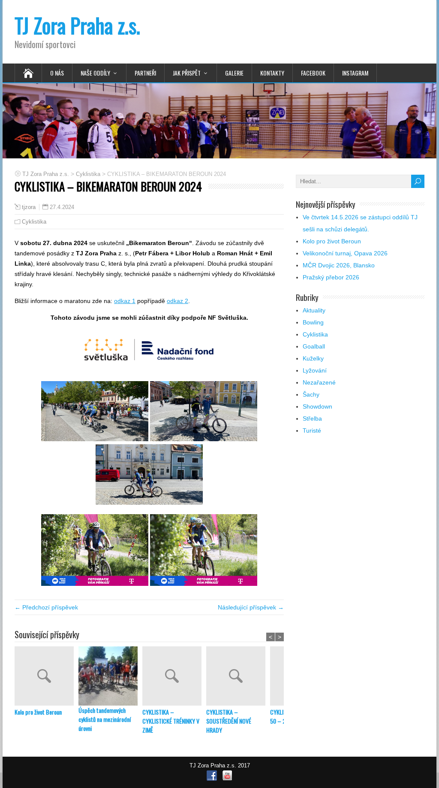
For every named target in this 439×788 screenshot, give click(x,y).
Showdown (317, 406)
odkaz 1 (124, 300)
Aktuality (314, 310)
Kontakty (272, 72)
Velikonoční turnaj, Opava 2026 (345, 253)
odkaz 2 (177, 300)
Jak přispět (187, 72)
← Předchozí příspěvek (46, 607)
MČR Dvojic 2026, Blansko (339, 265)
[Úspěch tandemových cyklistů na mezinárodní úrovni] (110, 676)
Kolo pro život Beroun (38, 711)
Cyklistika (34, 221)
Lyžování (315, 370)
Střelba (312, 418)
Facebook (313, 72)
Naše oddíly (95, 72)
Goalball (314, 346)
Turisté (312, 430)
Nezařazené (319, 382)
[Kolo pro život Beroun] (46, 676)
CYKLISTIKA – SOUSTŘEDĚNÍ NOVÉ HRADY (228, 720)
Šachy (311, 394)
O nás (57, 72)
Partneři (145, 72)
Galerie (234, 72)
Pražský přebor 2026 (331, 277)
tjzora (29, 207)
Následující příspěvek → (251, 607)
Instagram (355, 72)
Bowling (313, 322)
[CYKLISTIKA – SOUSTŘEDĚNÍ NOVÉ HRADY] (238, 676)
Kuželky (313, 358)
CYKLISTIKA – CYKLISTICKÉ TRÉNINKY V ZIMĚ (170, 720)
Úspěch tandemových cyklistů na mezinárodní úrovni (104, 719)
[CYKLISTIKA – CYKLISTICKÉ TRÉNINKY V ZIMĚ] (174, 676)
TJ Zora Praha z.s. (77, 25)
